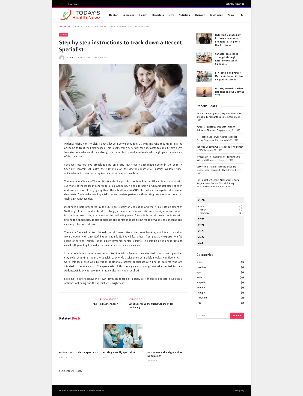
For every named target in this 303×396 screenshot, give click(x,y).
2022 (201, 237)
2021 (201, 242)
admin (71, 58)
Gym (171, 14)
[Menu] (61, 4)
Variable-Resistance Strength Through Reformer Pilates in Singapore (226, 58)
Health (143, 14)
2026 (201, 200)
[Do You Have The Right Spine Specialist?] (167, 336)
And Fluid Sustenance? (105, 303)
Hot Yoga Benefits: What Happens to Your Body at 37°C (229, 92)
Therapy (200, 14)
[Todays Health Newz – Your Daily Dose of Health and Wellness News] (80, 15)
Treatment (216, 14)
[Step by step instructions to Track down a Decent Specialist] (123, 100)
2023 (201, 231)
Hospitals (158, 14)
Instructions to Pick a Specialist (78, 352)
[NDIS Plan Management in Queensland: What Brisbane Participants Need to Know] (204, 38)
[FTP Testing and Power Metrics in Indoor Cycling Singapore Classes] (204, 76)
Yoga (230, 14)
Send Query (73, 4)
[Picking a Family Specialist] (123, 336)
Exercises (128, 14)
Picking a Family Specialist (119, 352)
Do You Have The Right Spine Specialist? (164, 354)
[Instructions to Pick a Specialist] (79, 336)
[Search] (242, 14)
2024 (201, 225)
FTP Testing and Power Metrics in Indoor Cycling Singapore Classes (229, 76)
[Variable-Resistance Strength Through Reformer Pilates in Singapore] (204, 57)
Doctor (113, 14)
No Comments (101, 58)
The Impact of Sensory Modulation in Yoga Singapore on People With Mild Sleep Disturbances (217, 183)
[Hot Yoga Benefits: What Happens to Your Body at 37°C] (204, 92)
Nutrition (184, 14)
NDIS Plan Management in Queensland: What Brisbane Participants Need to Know (228, 40)
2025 (201, 219)
